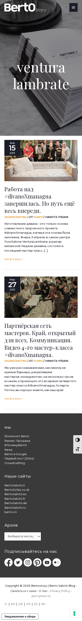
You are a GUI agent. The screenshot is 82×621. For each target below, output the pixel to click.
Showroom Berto (16, 436)
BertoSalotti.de (15, 503)
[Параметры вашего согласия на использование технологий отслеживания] (74, 613)
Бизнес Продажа (17, 440)
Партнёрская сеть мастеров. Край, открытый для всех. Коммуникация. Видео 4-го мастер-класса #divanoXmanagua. (40, 340)
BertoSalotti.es (15, 494)
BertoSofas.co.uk (17, 489)
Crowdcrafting (15, 217)
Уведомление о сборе (20, 616)
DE (20, 604)
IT (5, 604)
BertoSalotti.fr (14, 498)
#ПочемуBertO (15, 445)
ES (36, 604)
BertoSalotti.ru (15, 507)
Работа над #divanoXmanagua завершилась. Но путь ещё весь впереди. (39, 199)
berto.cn (10, 512)
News (8, 449)
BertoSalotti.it (14, 485)
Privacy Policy (60, 591)
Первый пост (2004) (19, 458)
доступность (41, 596)
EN (13, 604)
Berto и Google (15, 454)
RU (43, 604)
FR (28, 604)
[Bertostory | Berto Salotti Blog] (25, 7)
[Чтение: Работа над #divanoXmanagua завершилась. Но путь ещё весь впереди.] (41, 160)
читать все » (13, 259)
